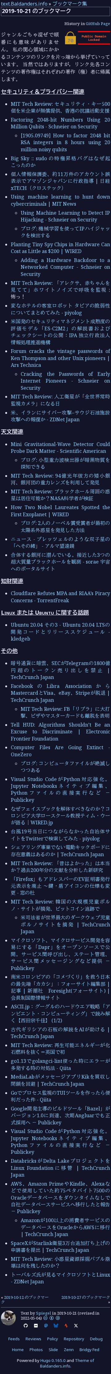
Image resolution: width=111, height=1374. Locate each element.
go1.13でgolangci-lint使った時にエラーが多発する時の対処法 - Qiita (60, 1064)
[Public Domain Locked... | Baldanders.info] (87, 43)
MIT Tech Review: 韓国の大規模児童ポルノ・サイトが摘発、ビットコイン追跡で (60, 905)
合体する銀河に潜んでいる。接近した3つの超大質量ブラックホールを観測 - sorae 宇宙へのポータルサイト (60, 562)
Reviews (33, 1339)
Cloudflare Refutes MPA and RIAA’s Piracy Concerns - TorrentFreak (60, 596)
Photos (36, 1349)
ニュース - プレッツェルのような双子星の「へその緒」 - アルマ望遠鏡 (60, 542)
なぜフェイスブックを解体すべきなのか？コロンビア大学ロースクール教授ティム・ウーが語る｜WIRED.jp (60, 815)
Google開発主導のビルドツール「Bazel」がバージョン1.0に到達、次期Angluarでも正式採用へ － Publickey (60, 1115)
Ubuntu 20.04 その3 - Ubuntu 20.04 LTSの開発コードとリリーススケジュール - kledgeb (60, 631)
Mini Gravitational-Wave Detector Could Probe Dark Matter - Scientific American (60, 447)
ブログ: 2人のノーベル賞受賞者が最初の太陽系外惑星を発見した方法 (65, 526)
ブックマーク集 (69, 3)
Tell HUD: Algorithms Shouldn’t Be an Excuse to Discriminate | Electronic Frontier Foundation (60, 731)
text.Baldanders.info (24, 3)
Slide (53, 1349)
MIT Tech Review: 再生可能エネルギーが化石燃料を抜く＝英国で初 (60, 1048)
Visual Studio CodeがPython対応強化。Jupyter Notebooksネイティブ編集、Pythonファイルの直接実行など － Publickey (60, 789)
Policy (52, 1339)
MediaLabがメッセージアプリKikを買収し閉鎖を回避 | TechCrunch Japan (60, 1080)
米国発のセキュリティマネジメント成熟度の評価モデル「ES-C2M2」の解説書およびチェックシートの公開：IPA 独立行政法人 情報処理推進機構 (60, 332)
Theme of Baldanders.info (67, 1363)
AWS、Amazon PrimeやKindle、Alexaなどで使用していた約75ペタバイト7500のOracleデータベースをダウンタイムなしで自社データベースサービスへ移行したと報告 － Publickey (60, 1197)
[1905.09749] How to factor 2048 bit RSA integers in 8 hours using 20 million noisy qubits (65, 142)
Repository (74, 1339)
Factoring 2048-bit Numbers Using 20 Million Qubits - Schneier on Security (60, 123)
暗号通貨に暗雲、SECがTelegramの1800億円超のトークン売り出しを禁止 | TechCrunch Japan (60, 670)
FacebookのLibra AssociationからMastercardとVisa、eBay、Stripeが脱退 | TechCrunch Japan (60, 693)
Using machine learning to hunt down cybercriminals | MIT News (60, 200)
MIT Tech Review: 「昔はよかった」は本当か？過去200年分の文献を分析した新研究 (60, 867)
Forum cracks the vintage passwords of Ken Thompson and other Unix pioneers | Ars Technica (60, 358)
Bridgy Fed (89, 1349)
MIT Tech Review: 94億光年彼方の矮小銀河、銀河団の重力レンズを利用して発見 (60, 479)
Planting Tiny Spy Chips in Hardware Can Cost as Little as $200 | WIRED (60, 248)
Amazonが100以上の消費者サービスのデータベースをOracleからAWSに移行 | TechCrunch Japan (65, 1227)
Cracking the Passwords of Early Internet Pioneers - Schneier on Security (65, 381)
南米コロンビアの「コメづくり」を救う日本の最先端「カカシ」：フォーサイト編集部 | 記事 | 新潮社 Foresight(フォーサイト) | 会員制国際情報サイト (60, 987)
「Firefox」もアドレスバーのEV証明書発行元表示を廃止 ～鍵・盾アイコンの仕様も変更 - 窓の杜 (60, 886)
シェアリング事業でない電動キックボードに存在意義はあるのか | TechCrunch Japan (60, 850)
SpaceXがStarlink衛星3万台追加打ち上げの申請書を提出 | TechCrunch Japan (60, 1246)
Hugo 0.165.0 (53, 1360)
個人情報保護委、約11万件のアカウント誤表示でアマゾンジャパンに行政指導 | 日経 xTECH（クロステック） (60, 181)
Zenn (69, 1349)
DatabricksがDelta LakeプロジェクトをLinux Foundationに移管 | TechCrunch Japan (60, 1167)
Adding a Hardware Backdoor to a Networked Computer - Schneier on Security (65, 267)
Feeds (14, 1339)
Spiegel (43, 1313)
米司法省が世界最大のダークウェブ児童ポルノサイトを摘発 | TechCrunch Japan (65, 924)
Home (18, 1349)
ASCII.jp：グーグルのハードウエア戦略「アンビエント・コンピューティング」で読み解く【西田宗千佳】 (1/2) (60, 1013)
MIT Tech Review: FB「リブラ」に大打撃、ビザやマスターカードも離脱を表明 (65, 712)
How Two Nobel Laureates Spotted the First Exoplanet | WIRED (60, 510)
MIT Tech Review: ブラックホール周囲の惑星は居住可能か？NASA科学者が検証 (60, 495)
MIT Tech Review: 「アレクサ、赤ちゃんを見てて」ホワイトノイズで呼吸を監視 (60, 286)
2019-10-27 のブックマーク (85, 1297)
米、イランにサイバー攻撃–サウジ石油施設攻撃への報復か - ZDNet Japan (60, 416)
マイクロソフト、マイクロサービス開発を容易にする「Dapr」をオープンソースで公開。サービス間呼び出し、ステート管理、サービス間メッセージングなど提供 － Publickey (60, 954)
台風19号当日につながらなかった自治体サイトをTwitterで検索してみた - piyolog (60, 835)
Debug (96, 1339)
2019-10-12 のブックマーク (25, 1300)
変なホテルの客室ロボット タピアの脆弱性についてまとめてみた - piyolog (60, 309)
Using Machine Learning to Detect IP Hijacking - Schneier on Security (65, 216)
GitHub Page (98, 23)
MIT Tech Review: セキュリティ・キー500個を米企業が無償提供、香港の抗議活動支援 (60, 107)
